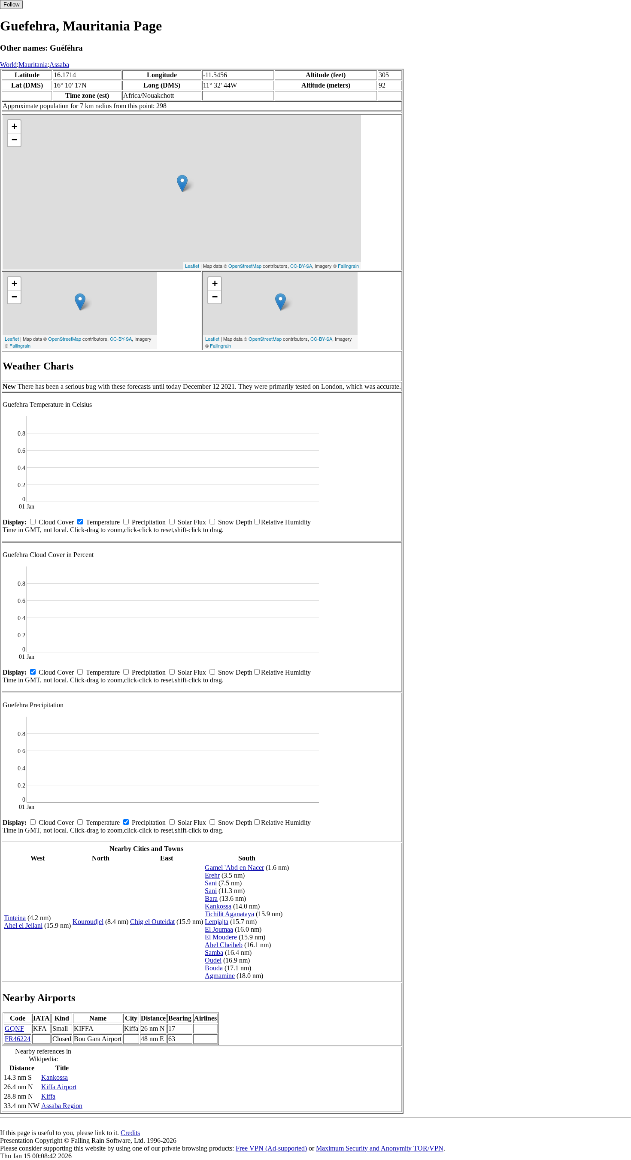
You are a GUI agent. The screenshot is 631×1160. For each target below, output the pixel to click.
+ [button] (14, 126)
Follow (11, 4)
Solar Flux (192, 522)
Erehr (212, 875)
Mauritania (33, 64)
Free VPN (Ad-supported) (271, 1148)
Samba (214, 952)
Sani (211, 883)
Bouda (214, 968)
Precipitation (149, 522)
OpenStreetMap (244, 265)
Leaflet (192, 265)
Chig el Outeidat (152, 921)
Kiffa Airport (58, 1086)
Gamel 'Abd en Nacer (234, 867)
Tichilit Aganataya (229, 914)
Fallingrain (348, 265)
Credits (130, 1132)
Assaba (59, 64)
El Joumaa (219, 929)
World (8, 64)
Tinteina (15, 917)
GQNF (14, 1028)
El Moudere (221, 937)
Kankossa (218, 906)
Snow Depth (235, 522)
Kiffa (48, 1096)
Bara (211, 898)
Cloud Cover (56, 522)
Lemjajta (216, 921)
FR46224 (17, 1038)
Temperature (103, 522)
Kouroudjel (88, 921)
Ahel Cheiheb (224, 944)
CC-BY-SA (301, 265)
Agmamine (220, 975)
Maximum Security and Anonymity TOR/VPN (379, 1148)
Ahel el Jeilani (23, 925)
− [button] (14, 139)
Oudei (213, 960)
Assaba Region (61, 1105)
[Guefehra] (182, 183)
